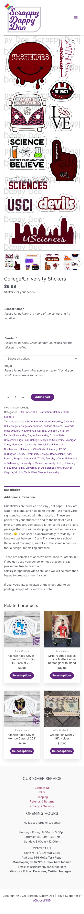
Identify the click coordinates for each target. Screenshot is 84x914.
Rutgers (18, 458)
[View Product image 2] (32, 262)
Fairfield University (15, 435)
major (8, 366)
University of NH (52, 463)
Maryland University (52, 439)
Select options (22, 675)
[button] (73, 42)
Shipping (42, 797)
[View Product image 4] (71, 262)
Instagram (66, 871)
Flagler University (38, 435)
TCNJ (40, 458)
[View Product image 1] (12, 262)
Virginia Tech (22, 472)
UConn (60, 458)
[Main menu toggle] (76, 18)
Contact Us (42, 787)
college (13, 426)
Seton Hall (30, 458)
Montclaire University (50, 444)
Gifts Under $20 (28, 412)
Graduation (45, 412)
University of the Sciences (40, 467)
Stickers (9, 416)
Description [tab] (12, 489)
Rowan (8, 458)
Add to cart (42, 397)
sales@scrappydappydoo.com (46, 866)
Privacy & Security (42, 806)
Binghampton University (48, 421)
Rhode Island (57, 453)
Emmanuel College (35, 430)
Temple (49, 458)
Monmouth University (24, 444)
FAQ (42, 792)
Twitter (52, 871)
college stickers (53, 426)
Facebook (39, 871)
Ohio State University (45, 449)
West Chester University (45, 472)
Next (79, 262)
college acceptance (30, 426)
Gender (10, 338)
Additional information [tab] (19, 497)
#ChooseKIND (41, 900)
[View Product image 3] (52, 262)
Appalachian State (22, 421)
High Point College (28, 439)
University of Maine (31, 463)
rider (69, 453)
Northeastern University (18, 449)
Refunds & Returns (42, 801)
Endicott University (59, 430)
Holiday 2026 (61, 412)
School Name (14, 308)
